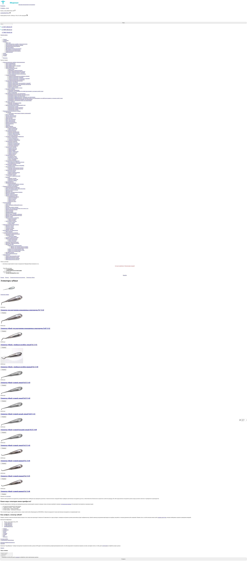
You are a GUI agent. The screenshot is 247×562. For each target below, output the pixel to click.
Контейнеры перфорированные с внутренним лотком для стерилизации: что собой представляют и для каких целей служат (35, 98)
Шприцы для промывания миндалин (14, 215)
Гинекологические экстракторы (13, 187)
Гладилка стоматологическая (12, 237)
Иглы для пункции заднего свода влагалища (15, 188)
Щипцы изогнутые (12, 173)
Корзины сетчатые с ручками (14, 85)
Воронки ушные (9, 216)
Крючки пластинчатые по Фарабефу (16, 165)
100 (9, 496)
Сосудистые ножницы (13, 145)
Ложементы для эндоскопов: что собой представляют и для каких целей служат (25, 91)
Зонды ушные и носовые (11, 221)
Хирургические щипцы (11, 170)
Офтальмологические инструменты (13, 48)
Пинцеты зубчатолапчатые (14, 134)
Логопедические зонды (11, 116)
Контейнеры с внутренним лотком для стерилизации (20, 100)
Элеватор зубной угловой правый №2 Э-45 (15, 476)
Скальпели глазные (10, 228)
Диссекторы (8, 112)
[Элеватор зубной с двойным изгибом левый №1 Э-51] (12, 340)
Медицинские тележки (13, 109)
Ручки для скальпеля (12, 137)
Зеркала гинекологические (11, 195)
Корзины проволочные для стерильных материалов (19, 84)
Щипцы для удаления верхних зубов (16, 250)
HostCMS (3, 543)
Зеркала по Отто (11, 200)
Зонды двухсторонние (13, 158)
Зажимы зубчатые (12, 153)
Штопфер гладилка (10, 252)
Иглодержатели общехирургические (16, 162)
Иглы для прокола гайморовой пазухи (14, 204)
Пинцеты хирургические (13, 133)
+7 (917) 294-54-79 (7, 27)
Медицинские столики (13, 106)
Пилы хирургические (10, 121)
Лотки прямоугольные (11, 64)
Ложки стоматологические (11, 238)
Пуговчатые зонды (12, 156)
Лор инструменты (10, 47)
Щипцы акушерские (10, 193)
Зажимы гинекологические (12, 194)
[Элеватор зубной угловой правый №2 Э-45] (12, 472)
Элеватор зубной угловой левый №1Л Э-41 (15, 445)
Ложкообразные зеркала (13, 196)
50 (8, 496)
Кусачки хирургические (11, 115)
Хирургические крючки (11, 164)
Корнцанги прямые (12, 180)
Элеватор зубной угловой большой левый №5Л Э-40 (19, 429)
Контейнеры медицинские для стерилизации (15, 93)
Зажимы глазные (9, 229)
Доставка (5, 54)
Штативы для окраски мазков (14, 102)
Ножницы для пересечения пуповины (14, 192)
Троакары (8, 124)
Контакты (5, 57)
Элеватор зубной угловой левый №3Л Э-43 (15, 382)
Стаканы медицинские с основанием (16, 79)
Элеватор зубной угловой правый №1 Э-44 (15, 461)
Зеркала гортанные (12, 218)
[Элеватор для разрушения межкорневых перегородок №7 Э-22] (12, 306)
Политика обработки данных (243, 420)
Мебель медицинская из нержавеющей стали (15, 105)
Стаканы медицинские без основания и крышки (18, 76)
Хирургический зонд (10, 155)
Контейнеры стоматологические (15, 70)
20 (6, 496)
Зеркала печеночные (12, 128)
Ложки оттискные (12, 240)
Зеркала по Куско (12, 199)
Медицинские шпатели (11, 182)
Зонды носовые (11, 222)
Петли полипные (9, 210)
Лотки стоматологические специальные (17, 73)
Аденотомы (8, 203)
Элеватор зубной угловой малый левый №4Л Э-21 (18, 414)
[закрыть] (246, 420)
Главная (5, 39)
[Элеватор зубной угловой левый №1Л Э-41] (12, 441)
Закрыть (2, 548)
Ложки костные (9, 117)
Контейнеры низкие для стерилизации (16, 95)
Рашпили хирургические (11, 122)
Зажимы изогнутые (12, 148)
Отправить (123, 559)
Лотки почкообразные (10, 63)
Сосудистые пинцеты (13, 135)
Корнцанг (8, 177)
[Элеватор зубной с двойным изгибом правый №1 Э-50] (12, 362)
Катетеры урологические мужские (15, 167)
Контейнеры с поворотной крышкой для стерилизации (20, 99)
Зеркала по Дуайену (12, 198)
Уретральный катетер (10, 166)
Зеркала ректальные (12, 129)
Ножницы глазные (10, 225)
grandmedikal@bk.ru (5, 12)
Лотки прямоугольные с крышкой (13, 65)
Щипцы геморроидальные (14, 172)
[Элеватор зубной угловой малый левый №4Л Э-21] (12, 410)
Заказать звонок (4, 35)
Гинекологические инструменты (13, 46)
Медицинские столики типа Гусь (15, 108)
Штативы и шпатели (10, 101)
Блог (4, 535)
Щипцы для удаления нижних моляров (19, 246)
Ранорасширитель (10, 181)
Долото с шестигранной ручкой (13, 256)
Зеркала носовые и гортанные (12, 217)
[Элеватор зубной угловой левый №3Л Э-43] (12, 378)
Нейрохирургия (9, 52)
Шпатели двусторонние (13, 185)
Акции (4, 53)
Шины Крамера (9, 231)
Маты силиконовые (12, 92)
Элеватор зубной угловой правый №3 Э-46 (15, 491)
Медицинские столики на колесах (15, 107)
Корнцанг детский (12, 178)
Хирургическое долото (11, 174)
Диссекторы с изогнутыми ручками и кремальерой (19, 113)
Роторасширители (10, 123)
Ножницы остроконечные (14, 143)
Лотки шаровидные (10, 66)
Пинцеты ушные (9, 211)
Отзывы (5, 55)
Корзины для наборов (13, 82)
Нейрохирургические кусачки (12, 257)
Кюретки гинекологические (12, 189)
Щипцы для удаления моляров (15, 245)
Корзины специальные (13, 86)
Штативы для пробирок (13, 104)
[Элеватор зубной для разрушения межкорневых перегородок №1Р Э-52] (12, 324)
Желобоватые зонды (12, 157)
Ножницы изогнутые (13, 142)
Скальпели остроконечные (14, 140)
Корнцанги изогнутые (13, 179)
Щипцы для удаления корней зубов (16, 249)
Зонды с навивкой (12, 159)
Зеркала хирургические (11, 127)
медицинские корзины (66, 504)
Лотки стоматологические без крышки (16, 71)
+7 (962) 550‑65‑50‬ (7, 32)
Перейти (125, 275)
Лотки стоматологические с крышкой (16, 72)
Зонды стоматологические (11, 253)
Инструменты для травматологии (13, 49)
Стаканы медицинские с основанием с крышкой (19, 78)
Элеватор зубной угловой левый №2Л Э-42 (15, 398)
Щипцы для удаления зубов (14, 251)
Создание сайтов (4, 539)
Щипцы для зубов (10, 244)
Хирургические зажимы (11, 146)
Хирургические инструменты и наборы (14, 45)
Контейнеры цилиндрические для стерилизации (18, 94)
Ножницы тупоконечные (13, 144)
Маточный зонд (9, 191)
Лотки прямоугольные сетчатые (15, 87)
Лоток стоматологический (11, 68)
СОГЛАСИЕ (105, 545)
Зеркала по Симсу (12, 201)
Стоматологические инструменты (13, 50)
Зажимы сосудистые (12, 152)
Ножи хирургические (10, 120)
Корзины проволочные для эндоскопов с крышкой (19, 83)
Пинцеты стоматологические (12, 242)
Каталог (5, 41)
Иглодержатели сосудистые (14, 163)
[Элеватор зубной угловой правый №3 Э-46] (12, 487)
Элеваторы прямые (12, 236)
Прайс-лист (8, 42)
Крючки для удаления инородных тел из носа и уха (17, 208)
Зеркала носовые (12, 220)
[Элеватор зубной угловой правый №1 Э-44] (12, 456)
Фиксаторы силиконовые (13, 90)
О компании (5, 40)
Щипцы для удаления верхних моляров (19, 247)
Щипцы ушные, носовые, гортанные (14, 214)
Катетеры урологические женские (15, 169)
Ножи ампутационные (11, 119)
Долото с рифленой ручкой (14, 175)
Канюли (7, 206)
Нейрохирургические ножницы (13, 258)
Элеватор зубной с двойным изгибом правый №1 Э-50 (19, 367)
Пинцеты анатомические (13, 131)
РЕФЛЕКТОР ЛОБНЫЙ (11, 213)
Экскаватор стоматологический (13, 233)
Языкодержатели (9, 126)
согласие (17, 557)
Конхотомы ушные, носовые (12, 207)
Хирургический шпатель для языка (16, 184)
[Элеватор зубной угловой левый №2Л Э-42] (12, 394)
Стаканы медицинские (11, 75)
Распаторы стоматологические (12, 243)
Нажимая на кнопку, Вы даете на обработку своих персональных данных (20, 557)
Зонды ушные (11, 223)
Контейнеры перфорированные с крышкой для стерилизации (21, 97)
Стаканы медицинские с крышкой (15, 77)
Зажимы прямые (11, 150)
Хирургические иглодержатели (12, 160)
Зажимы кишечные (12, 149)
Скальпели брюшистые (13, 138)
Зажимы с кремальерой (13, 151)
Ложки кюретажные (12, 239)
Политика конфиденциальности (8, 542)
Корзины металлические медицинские (14, 80)
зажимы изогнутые (162, 517)
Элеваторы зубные (10, 235)
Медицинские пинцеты (11, 130)
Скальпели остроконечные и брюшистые (15, 136)
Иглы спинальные (10, 114)
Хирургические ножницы (11, 141)
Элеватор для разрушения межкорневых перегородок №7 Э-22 (22, 310)
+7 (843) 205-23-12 (7, 29)
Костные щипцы (12, 171)
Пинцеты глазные (10, 227)
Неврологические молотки (11, 209)
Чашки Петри (11, 69)
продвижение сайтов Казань (7, 540)
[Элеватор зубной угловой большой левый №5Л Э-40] (12, 425)
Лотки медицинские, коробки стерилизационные (16, 44)
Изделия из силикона (10, 88)
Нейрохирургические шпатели (12, 259)
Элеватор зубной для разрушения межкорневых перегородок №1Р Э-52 (25, 328)
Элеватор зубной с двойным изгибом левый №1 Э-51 (19, 344)
